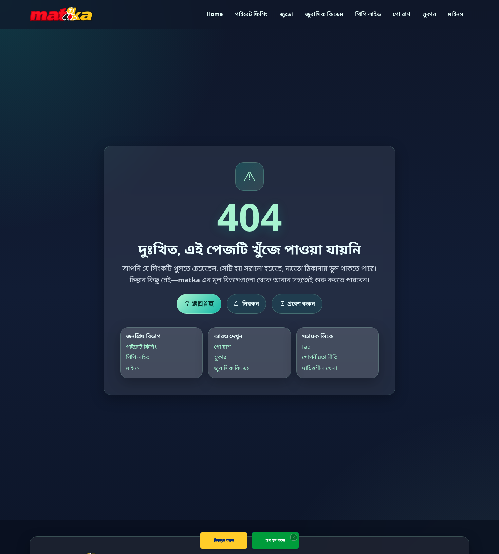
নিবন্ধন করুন (224, 540)
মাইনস (455, 14)
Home (215, 14)
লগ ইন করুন (275, 540)
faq (306, 346)
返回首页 (203, 303)
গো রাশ (401, 14)
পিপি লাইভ (368, 14)
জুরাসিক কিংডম (324, 14)
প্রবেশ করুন (301, 303)
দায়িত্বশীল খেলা (319, 367)
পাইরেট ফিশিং (251, 14)
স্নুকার (429, 14)
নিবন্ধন (250, 303)
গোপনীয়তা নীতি (319, 357)
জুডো (286, 14)
